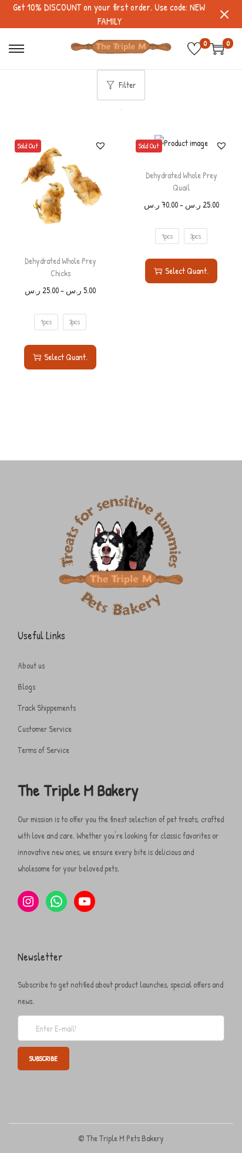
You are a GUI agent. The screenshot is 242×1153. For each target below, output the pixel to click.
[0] (194, 49)
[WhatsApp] (56, 901)
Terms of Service (43, 749)
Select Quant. (66, 356)
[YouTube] (84, 901)
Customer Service (45, 728)
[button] (100, 145)
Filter (127, 84)
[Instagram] (28, 901)
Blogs (26, 686)
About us (31, 665)
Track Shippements (47, 707)
